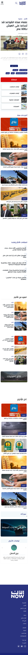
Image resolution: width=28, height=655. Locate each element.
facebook (25, 646)
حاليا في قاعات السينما (14, 527)
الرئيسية (24, 603)
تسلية (24, 630)
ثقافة (24, 611)
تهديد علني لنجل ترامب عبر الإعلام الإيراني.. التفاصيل (15, 218)
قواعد (7, 73)
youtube (22, 646)
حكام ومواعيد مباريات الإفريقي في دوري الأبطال (15, 453)
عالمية (20, 19)
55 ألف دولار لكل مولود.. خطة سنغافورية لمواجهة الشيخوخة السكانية (13, 264)
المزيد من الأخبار (20, 297)
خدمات (24, 624)
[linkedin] (19, 54)
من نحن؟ (24, 640)
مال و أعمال (23, 608)
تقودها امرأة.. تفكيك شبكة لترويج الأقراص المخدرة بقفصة (15, 167)
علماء (13, 73)
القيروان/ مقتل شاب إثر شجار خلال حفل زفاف (16, 202)
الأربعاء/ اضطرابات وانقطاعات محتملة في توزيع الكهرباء (14, 132)
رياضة (25, 615)
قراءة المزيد (14, 66)
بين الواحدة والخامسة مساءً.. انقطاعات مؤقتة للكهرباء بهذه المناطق (14, 271)
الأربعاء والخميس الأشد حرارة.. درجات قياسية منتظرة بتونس (15, 149)
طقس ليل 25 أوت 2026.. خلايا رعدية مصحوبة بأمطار (14, 436)
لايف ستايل (23, 618)
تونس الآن (15, 70)
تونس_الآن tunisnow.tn (22, 73)
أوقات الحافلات (14, 87)
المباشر (24, 628)
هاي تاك (24, 621)
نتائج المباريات (14, 376)
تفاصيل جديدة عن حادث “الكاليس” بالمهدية (16, 278)
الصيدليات (16, 106)
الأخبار (25, 19)
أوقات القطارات (14, 93)
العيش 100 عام (23, 70)
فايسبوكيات (23, 636)
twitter (18, 646)
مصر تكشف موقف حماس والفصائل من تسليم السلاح (14, 185)
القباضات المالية (14, 100)
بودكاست (23, 633)
